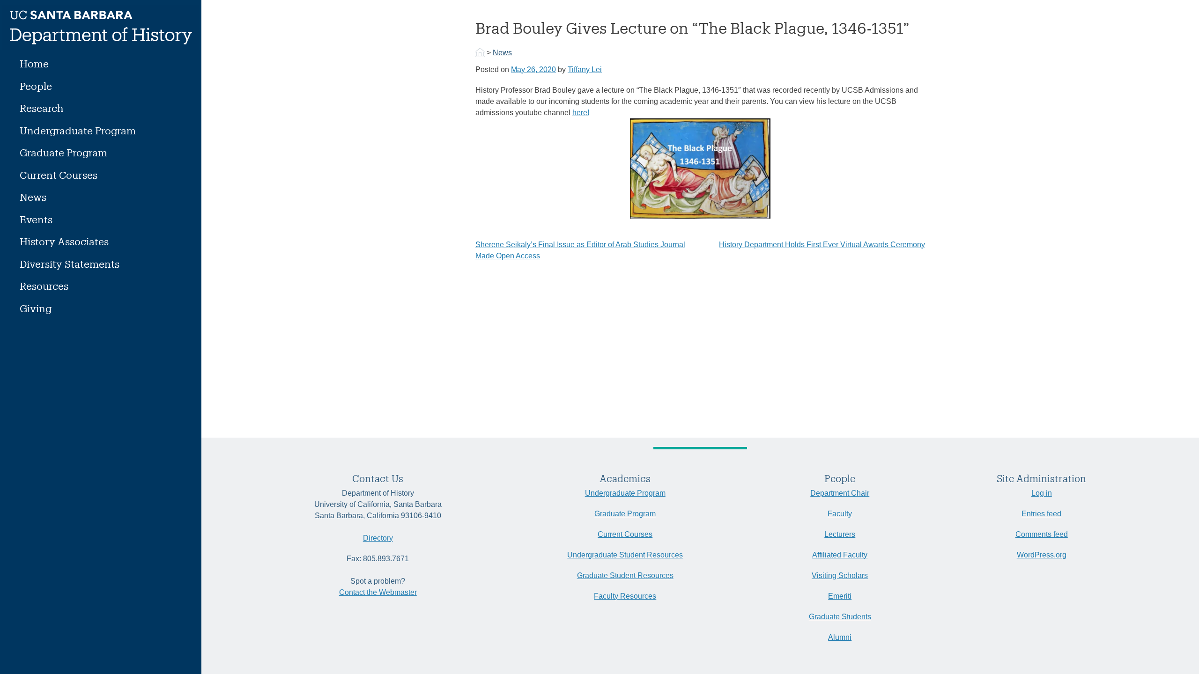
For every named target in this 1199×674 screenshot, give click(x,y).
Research (42, 108)
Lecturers (839, 534)
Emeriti (839, 596)
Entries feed (1041, 514)
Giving (36, 308)
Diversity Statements (69, 264)
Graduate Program (63, 152)
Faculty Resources (625, 596)
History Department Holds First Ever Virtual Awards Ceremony (822, 245)
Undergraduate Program (78, 130)
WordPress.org (1041, 555)
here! (580, 113)
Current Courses (58, 175)
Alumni (839, 637)
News (33, 197)
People (36, 86)
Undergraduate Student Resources (625, 555)
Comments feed (1041, 534)
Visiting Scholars (840, 575)
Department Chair (839, 493)
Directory (378, 538)
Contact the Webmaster (378, 592)
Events (36, 219)
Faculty (840, 514)
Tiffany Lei (585, 69)
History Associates (64, 241)
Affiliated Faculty (839, 555)
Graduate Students (840, 617)
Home (34, 63)
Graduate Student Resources (625, 575)
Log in (1041, 493)
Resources (44, 286)
